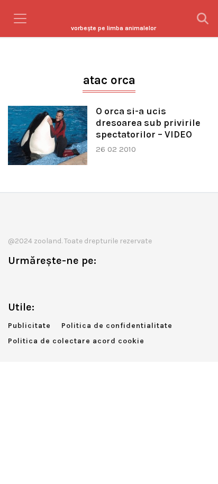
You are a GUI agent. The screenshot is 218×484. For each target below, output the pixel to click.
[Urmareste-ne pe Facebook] (16, 282)
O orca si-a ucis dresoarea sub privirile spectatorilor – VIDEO (148, 123)
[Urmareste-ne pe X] (33, 282)
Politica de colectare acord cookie (76, 340)
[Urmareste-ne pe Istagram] (51, 282)
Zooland (113, 28)
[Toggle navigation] (20, 18)
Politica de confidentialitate (116, 325)
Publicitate (29, 325)
